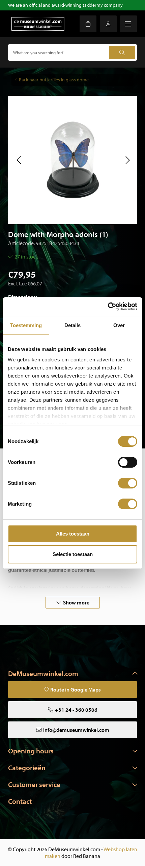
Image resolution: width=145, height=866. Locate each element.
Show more (76, 602)
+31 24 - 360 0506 (76, 709)
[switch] (127, 462)
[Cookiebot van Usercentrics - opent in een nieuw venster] (107, 306)
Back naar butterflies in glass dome (54, 80)
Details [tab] (72, 325)
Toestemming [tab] (26, 325)
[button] (18, 160)
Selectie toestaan (73, 554)
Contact (20, 801)
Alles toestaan (72, 534)
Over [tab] (119, 325)
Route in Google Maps (75, 689)
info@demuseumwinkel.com (76, 729)
